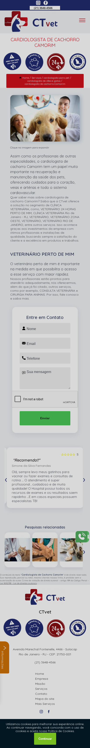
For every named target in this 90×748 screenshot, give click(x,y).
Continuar (45, 738)
